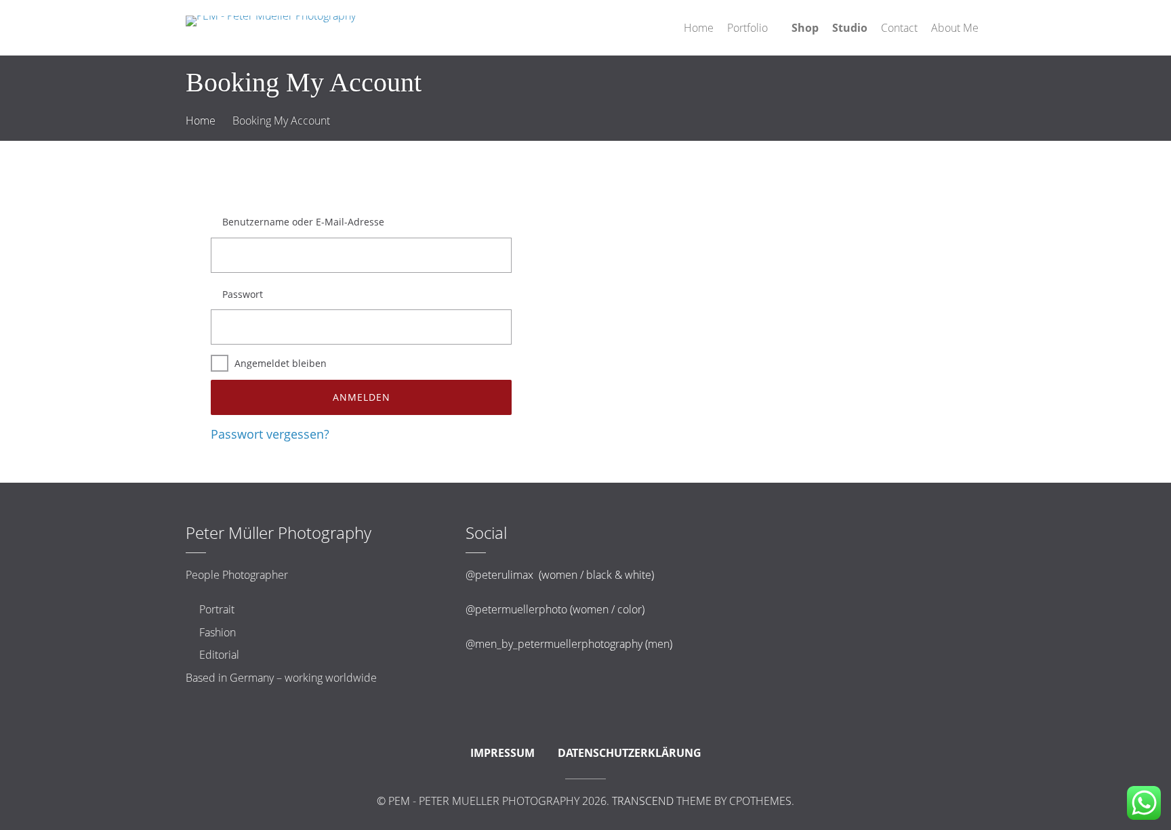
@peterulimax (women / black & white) (560, 574)
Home (200, 120)
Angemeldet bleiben (280, 363)
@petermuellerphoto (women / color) (555, 609)
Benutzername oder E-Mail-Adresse (303, 221)
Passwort (242, 294)
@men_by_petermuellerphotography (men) (569, 643)
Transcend (643, 800)
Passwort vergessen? (270, 434)
